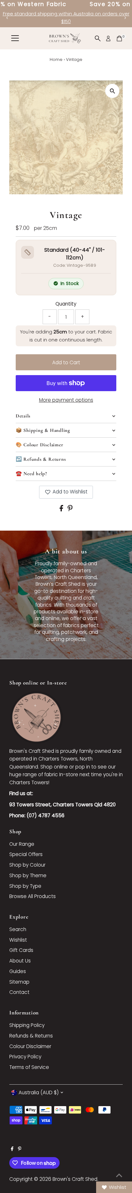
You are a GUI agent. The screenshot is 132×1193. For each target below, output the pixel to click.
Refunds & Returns (31, 1035)
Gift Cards (21, 950)
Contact (19, 992)
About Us (20, 960)
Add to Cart (66, 362)
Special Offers (26, 854)
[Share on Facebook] (62, 509)
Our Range (21, 844)
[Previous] (7, 18)
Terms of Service (29, 1067)
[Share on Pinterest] (70, 509)
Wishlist (18, 940)
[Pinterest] (19, 1149)
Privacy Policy (25, 1056)
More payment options (66, 400)
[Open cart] (119, 38)
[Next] (125, 18)
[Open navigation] (15, 38)
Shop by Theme (27, 875)
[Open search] (98, 38)
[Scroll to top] (119, 1175)
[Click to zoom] (112, 91)
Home (56, 59)
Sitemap (19, 982)
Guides (17, 971)
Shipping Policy (27, 1025)
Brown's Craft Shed (75, 1179)
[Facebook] (12, 1149)
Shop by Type (25, 886)
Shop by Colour (27, 864)
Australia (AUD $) (39, 1092)
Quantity (66, 303)
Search (17, 929)
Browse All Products (32, 896)
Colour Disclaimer (30, 1046)
